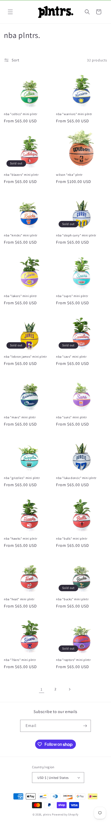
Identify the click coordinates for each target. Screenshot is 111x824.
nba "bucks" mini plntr (72, 599)
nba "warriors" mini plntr (74, 114)
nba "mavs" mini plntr (20, 417)
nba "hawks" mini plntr (20, 538)
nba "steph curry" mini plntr (76, 235)
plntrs (47, 814)
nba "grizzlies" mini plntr (22, 478)
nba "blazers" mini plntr (21, 175)
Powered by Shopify (65, 814)
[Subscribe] (85, 726)
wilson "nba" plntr (69, 175)
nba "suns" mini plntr (71, 417)
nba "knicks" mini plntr (20, 235)
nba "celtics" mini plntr (20, 114)
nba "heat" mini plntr (19, 599)
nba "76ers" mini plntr (20, 660)
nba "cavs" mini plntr (71, 356)
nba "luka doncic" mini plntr (76, 478)
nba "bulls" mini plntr (71, 538)
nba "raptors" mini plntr (73, 660)
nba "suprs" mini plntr (72, 296)
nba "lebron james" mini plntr (25, 356)
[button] (10, 12)
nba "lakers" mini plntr (20, 296)
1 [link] (42, 689)
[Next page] (69, 689)
